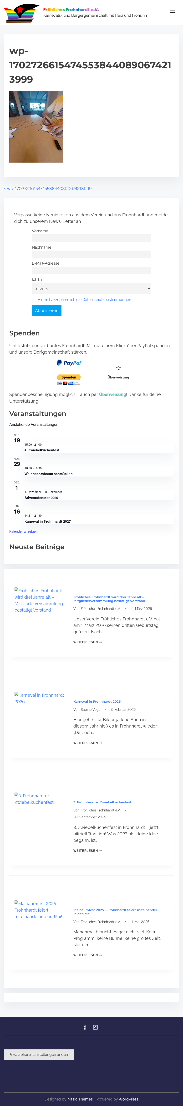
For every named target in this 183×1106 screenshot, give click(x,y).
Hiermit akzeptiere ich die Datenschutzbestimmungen (84, 299)
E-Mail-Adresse (45, 263)
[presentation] (40, 613)
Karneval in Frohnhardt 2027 (48, 521)
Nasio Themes (80, 1099)
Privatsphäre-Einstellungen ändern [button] (39, 1054)
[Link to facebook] (84, 1029)
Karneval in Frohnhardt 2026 (97, 701)
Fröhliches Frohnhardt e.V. (71, 9)
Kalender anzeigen (23, 531)
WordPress (128, 1099)
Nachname (41, 247)
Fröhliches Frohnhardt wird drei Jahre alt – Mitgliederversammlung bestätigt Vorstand (109, 599)
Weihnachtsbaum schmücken (49, 473)
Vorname (40, 231)
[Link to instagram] (95, 1029)
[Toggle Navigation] (172, 12)
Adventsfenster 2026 (41, 497)
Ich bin (37, 279)
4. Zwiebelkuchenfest (42, 450)
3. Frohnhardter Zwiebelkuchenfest (102, 802)
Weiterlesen (87, 642)
